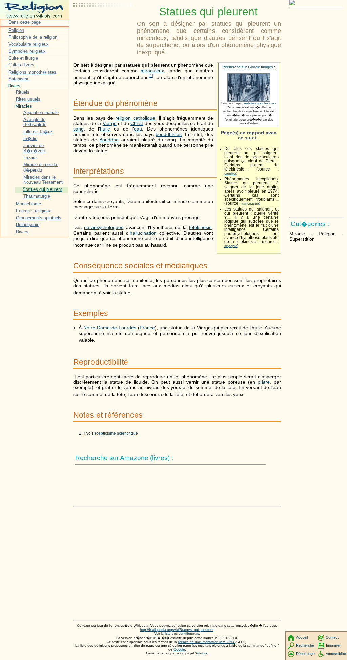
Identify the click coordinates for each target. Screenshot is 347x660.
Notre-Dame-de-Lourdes (109, 328)
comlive (230, 173)
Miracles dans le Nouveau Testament (43, 180)
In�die (30, 138)
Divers (14, 85)
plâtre (264, 382)
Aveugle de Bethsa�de (34, 122)
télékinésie (200, 227)
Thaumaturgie (36, 196)
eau (138, 129)
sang (78, 129)
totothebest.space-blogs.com (260, 103)
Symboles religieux (27, 51)
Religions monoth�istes (32, 72)
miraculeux (152, 70)
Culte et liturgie (23, 58)
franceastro (250, 203)
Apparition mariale (41, 112)
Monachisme (28, 203)
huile (105, 129)
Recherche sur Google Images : (248, 67)
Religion (16, 30)
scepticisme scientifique (116, 433)
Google (179, 649)
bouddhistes (169, 134)
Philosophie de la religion (32, 37)
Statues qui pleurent (42, 189)
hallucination (143, 233)
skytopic (230, 246)
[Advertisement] (103, 22)
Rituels (22, 92)
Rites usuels (28, 99)
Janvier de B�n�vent (34, 148)
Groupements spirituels (38, 217)
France (147, 328)
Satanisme (18, 78)
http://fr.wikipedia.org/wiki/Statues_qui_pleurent (176, 630)
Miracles (23, 106)
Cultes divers (21, 64)
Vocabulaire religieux (28, 44)
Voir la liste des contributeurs (176, 633)
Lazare (30, 157)
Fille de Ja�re (37, 131)
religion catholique (135, 118)
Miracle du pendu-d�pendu (40, 167)
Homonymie (27, 224)
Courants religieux (33, 210)
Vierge (110, 123)
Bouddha (109, 139)
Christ (136, 123)
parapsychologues (103, 227)
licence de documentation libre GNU (206, 642)
